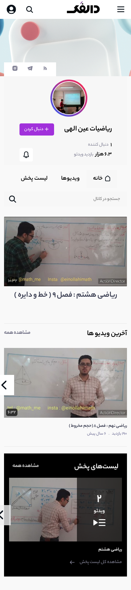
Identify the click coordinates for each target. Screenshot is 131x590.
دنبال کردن (34, 129)
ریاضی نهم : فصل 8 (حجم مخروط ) (98, 426)
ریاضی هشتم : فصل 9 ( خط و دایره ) (65, 295)
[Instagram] (15, 70)
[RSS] (45, 70)
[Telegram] (30, 70)
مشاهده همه (17, 333)
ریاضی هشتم (110, 549)
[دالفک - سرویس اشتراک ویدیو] (89, 9)
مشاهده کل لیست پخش (101, 562)
